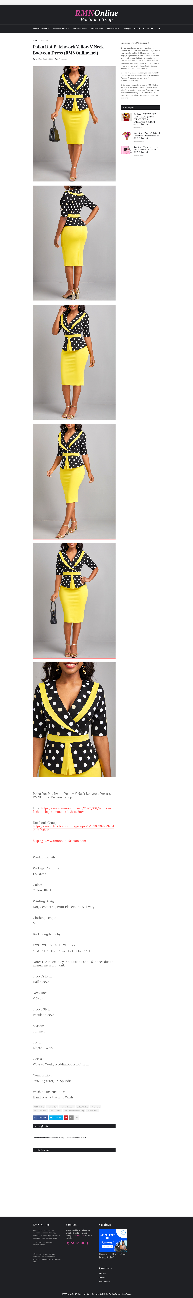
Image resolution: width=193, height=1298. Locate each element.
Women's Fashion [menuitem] (40, 28)
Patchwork (96, 1107)
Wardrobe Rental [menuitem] (80, 28)
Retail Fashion (55, 1111)
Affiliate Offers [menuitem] (97, 28)
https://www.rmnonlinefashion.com (59, 841)
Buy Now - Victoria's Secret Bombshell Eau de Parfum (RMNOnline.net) (146, 149)
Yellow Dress (92, 1111)
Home (35, 40)
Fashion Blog (52, 1107)
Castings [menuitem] (126, 28)
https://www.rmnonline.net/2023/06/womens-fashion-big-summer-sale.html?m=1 (73, 810)
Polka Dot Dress (40, 1111)
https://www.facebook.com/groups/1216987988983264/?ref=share (73, 828)
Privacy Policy (104, 1281)
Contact (102, 1278)
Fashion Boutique (67, 1107)
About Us (102, 1274)
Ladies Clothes (82, 1107)
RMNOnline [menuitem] (112, 28)
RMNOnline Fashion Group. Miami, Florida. (116, 1294)
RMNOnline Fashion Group (74, 1111)
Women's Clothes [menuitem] (60, 28)
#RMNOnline (43, 40)
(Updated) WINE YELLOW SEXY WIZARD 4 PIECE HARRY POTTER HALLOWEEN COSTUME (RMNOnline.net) (145, 119)
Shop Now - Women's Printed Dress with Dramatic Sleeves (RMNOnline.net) (147, 135)
